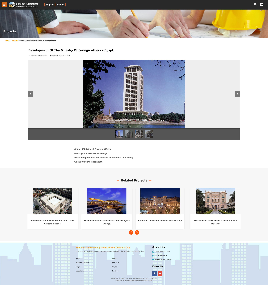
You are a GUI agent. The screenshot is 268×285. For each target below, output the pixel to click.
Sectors (60, 4)
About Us (115, 263)
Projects (50, 4)
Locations (80, 271)
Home (7, 41)
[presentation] (131, 232)
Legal (78, 267)
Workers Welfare (82, 263)
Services (115, 271)
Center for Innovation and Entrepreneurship (160, 221)
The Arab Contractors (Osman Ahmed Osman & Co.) (103, 248)
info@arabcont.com (163, 251)
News (78, 259)
